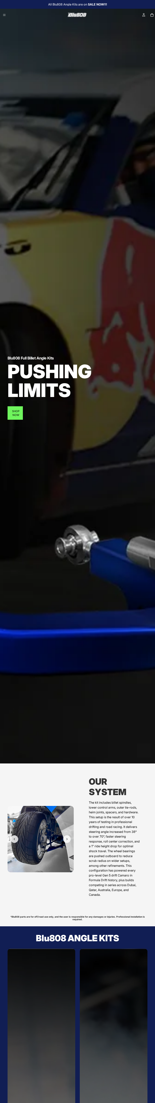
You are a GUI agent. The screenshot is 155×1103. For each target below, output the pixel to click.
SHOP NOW (15, 413)
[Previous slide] (14, 839)
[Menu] (4, 15)
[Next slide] (67, 839)
